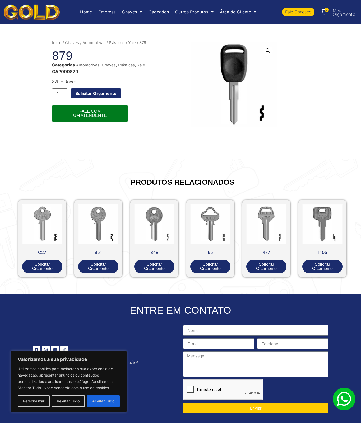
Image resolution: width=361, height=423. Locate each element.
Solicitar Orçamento (96, 93)
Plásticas (117, 42)
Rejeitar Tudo (68, 401)
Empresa (107, 12)
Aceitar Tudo (103, 401)
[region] (69, 381)
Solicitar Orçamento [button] (42, 266)
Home (86, 12)
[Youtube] (55, 350)
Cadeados (159, 12)
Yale (132, 42)
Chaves (72, 42)
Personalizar (33, 401)
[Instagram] (46, 350)
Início (57, 42)
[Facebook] (36, 350)
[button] (268, 50)
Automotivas (93, 42)
